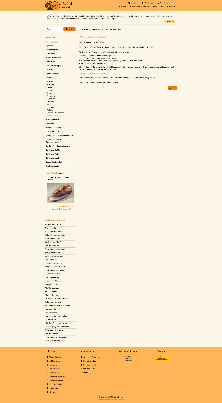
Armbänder (51, 96)
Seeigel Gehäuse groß (53, 224)
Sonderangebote (52, 166)
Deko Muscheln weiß (53, 302)
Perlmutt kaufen (51, 291)
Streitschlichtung (55, 384)
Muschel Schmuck (52, 288)
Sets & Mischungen (53, 66)
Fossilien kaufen (51, 260)
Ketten (49, 87)
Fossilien (49, 78)
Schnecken (51, 99)
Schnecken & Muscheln (91, 357)
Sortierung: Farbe (53, 154)
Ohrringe (50, 90)
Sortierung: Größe (53, 150)
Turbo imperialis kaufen (54, 330)
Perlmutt (49, 70)
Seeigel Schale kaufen (53, 263)
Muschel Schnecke (52, 246)
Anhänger (50, 85)
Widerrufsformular (56, 380)
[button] (173, 3)
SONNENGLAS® (52, 132)
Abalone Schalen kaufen (54, 256)
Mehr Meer (50, 54)
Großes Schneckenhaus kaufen (56, 298)
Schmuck (49, 82)
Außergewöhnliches (53, 58)
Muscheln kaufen (51, 334)
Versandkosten (69, 209)
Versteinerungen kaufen (54, 232)
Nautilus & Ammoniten (55, 113)
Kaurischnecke (50, 309)
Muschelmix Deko (52, 284)
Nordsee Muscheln (52, 313)
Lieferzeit (53, 365)
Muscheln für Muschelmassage (56, 323)
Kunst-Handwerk (52, 120)
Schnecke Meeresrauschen (55, 267)
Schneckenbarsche (89, 365)
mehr (60, 173)
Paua (48, 104)
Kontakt (52, 392)
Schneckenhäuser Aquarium (55, 337)
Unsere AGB (54, 369)
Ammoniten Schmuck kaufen (56, 316)
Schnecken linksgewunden (55, 249)
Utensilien (50, 124)
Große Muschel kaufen (53, 242)
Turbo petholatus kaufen (54, 239)
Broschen (50, 93)
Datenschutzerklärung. (106, 19)
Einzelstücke (51, 62)
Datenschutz (54, 373)
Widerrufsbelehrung (57, 376)
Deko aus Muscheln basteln (55, 235)
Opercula (49, 46)
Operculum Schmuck (53, 274)
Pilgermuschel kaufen (53, 281)
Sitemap (85, 373)
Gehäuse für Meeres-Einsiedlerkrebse (54, 141)
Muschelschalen (52, 50)
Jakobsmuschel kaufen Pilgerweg (57, 305)
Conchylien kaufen (52, 277)
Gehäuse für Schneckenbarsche (58, 146)
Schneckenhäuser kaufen (54, 270)
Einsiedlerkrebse (89, 361)
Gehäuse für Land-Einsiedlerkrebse (59, 136)
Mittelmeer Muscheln (53, 253)
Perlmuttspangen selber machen (57, 327)
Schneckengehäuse (53, 42)
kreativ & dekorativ (54, 128)
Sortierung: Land (52, 158)
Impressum (53, 388)
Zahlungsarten (54, 361)
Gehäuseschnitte (52, 74)
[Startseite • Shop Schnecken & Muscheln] (58, 5)
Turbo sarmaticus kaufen (54, 341)
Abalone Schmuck (52, 295)
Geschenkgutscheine (54, 162)
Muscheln (50, 102)
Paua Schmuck (50, 320)
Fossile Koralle (52, 116)
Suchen (70, 29)
